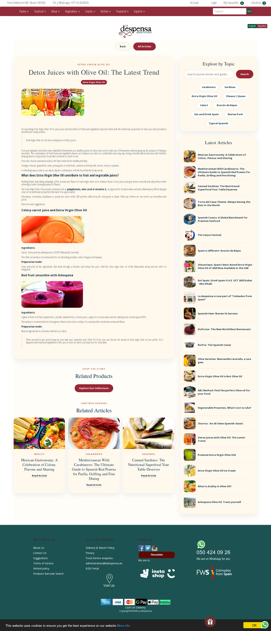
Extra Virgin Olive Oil (94, 82)
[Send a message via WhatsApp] (264, 624)
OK (254, 625)
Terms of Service (43, 563)
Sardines (230, 87)
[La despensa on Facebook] (141, 548)
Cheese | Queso (236, 96)
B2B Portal (92, 568)
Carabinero (209, 87)
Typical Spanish (218, 123)
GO (249, 11)
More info (123, 625)
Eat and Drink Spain (206, 114)
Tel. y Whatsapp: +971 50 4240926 (71, 2)
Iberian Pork (235, 114)
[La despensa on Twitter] (148, 548)
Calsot (204, 105)
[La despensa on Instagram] (154, 548)
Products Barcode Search (48, 573)
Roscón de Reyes (227, 105)
